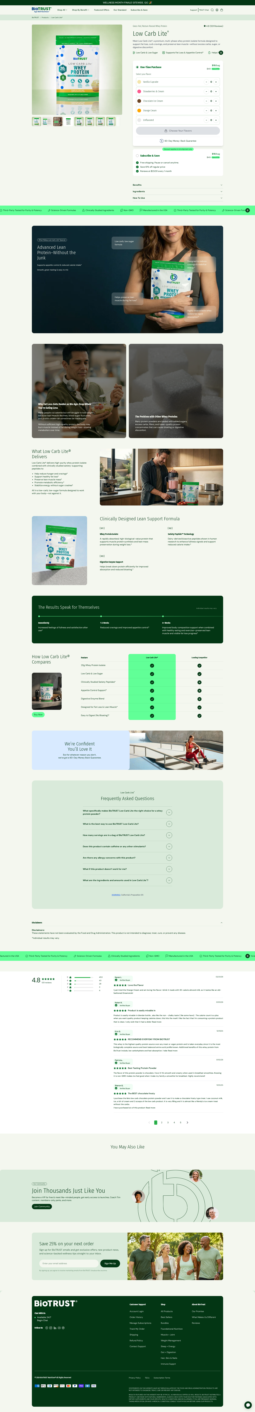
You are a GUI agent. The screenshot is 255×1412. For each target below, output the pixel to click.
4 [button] (174, 1122)
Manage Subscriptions (140, 1323)
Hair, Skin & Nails (169, 1358)
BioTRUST (35, 17)
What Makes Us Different (204, 1317)
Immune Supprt (168, 1364)
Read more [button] (156, 1022)
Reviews (196, 1323)
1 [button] (155, 1122)
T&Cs (147, 1378)
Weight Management (171, 1340)
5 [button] (180, 1122)
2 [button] (161, 1122)
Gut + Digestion (168, 1352)
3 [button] (168, 1122)
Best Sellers (166, 1317)
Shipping (134, 1334)
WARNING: (116, 895)
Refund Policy (136, 1340)
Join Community (42, 1206)
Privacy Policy (135, 1378)
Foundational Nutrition (172, 1328)
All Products (167, 1311)
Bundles (165, 1323)
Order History (136, 1317)
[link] (84, 991)
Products (45, 17)
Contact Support (138, 1346)
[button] (149, 1122)
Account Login (137, 1311)
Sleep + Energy (168, 1346)
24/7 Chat (204, 10)
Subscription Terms (162, 1378)
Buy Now (38, 714)
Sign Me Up (110, 1263)
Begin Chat (42, 1320)
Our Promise (198, 1311)
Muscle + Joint (168, 1334)
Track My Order (137, 1328)
